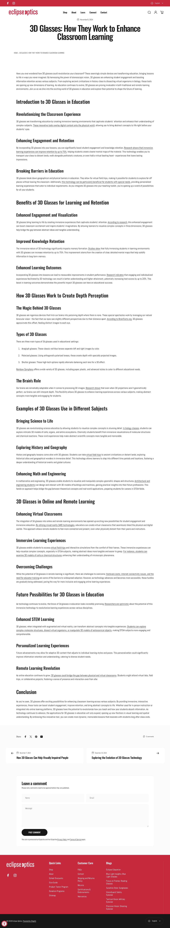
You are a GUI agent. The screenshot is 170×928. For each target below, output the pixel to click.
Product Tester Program (58, 887)
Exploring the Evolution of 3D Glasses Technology (117, 757)
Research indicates (115, 274)
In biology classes (131, 428)
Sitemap (52, 895)
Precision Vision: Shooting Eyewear (116, 907)
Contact (81, 874)
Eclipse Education (113, 869)
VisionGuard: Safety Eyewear (114, 893)
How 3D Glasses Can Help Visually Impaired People (42, 757)
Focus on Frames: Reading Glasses (116, 882)
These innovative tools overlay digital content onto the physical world (63, 125)
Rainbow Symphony (24, 369)
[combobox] (157, 3)
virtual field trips (93, 454)
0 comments (150, 736)
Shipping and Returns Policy (86, 879)
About (51, 874)
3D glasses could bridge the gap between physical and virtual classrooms (83, 675)
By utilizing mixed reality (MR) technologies (55, 525)
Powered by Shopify (29, 921)
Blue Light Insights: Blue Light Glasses (116, 875)
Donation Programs (56, 891)
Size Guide (53, 882)
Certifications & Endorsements (84, 891)
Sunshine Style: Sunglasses (117, 888)
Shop (51, 869)
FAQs (80, 869)
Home (16, 53)
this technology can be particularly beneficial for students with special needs (96, 181)
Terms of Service (75, 839)
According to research (117, 222)
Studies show (94, 248)
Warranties (82, 896)
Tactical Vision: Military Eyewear (115, 900)
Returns (81, 885)
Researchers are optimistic (117, 603)
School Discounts (56, 878)
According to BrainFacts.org (119, 318)
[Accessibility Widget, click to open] (4, 924)
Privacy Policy (62, 839)
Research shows (93, 387)
